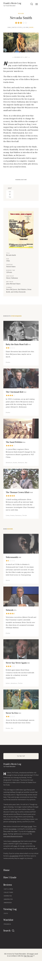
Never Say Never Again (18, 663)
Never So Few (13, 713)
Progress (7, 924)
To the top (21, 756)
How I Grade (9, 877)
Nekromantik (13, 557)
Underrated (8, 899)
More (8, 529)
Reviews (21, 13)
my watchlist (13, 856)
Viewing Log (10, 909)
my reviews (12, 829)
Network (11, 610)
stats (15, 846)
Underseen (8, 902)
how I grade (28, 826)
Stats (6, 913)
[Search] (32, 4)
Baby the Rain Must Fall (18, 344)
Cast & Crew (8, 889)
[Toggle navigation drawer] (37, 4)
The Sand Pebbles (15, 442)
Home (6, 870)
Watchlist (8, 920)
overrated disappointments (13, 836)
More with (12, 316)
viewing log (16, 841)
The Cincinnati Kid (16, 392)
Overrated (8, 896)
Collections (8, 892)
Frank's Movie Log (12, 3)
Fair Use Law (28, 956)
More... (32, 27)
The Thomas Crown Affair (19, 492)
